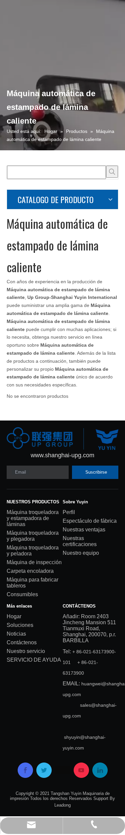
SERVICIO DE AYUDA (34, 660)
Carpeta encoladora (30, 571)
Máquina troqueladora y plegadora (33, 536)
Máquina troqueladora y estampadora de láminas (33, 518)
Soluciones (20, 625)
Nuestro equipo (81, 553)
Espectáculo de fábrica (90, 521)
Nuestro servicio (26, 651)
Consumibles (22, 594)
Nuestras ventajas (84, 529)
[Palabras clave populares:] (112, 172)
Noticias (16, 634)
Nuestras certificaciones (80, 541)
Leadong (62, 805)
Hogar (14, 616)
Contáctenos (22, 642)
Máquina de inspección (34, 562)
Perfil (69, 512)
